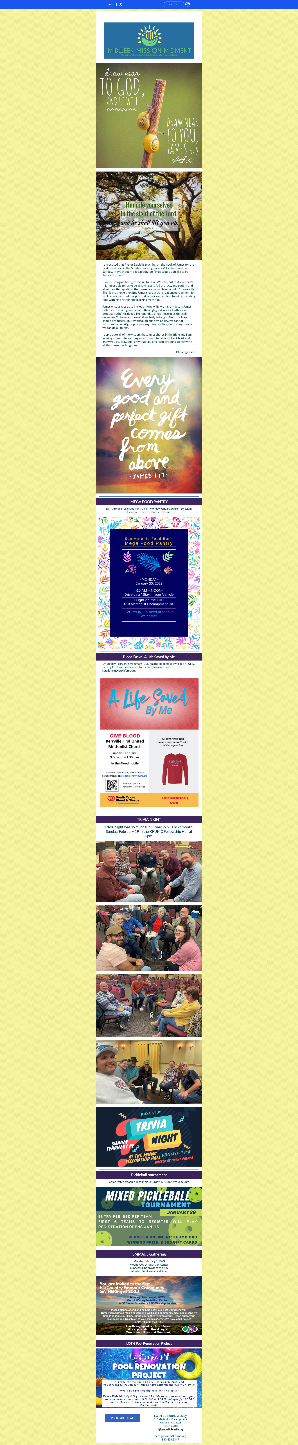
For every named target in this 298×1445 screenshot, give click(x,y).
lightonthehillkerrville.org (170, 1429)
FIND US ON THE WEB (122, 1418)
